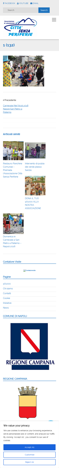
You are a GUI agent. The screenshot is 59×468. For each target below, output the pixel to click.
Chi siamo (8, 288)
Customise (29, 455)
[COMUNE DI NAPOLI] (29, 372)
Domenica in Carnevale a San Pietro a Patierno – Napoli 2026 (12, 241)
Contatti (7, 293)
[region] (29, 444)
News (6, 307)
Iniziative (7, 303)
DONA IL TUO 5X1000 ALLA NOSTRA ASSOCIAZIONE (33, 203)
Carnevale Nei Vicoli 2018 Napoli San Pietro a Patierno (15, 109)
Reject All (29, 462)
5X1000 (7, 283)
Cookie (6, 298)
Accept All (29, 447)
